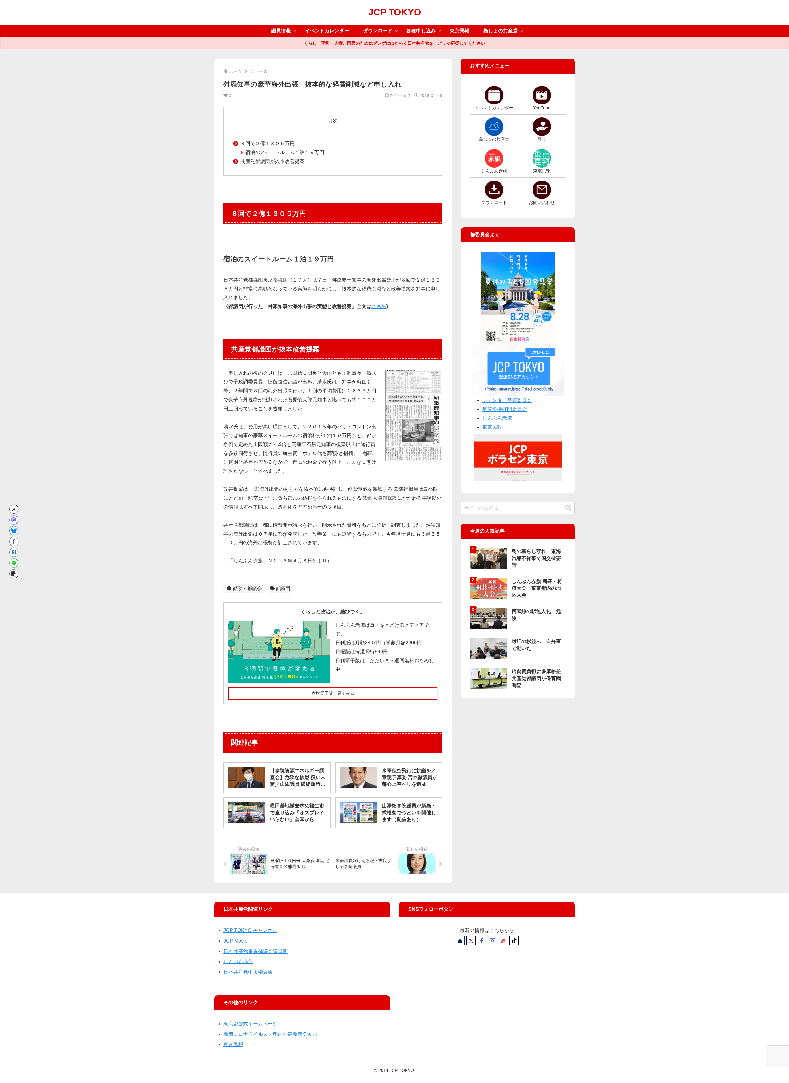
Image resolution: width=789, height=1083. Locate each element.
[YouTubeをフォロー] (503, 940)
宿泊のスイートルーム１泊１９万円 (284, 152)
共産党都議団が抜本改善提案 (272, 161)
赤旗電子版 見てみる (332, 693)
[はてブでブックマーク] (13, 552)
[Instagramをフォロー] (492, 940)
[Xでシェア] (13, 509)
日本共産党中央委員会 (248, 972)
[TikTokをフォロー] (514, 940)
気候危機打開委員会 (504, 409)
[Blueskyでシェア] (13, 530)
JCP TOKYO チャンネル (250, 930)
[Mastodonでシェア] (13, 520)
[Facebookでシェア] (13, 541)
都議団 (283, 588)
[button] (13, 573)
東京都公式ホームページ (250, 1023)
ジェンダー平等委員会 (507, 400)
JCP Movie (235, 940)
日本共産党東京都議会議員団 (255, 951)
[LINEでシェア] (13, 563)
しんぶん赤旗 (497, 418)
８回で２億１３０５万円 (267, 143)
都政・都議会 (247, 588)
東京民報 (492, 427)
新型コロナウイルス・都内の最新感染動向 (270, 1034)
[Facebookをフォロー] (481, 940)
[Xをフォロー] (471, 940)
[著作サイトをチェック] (460, 940)
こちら (378, 306)
